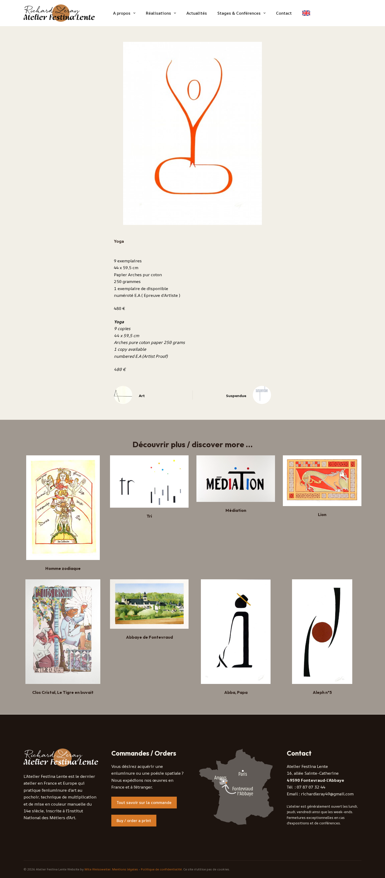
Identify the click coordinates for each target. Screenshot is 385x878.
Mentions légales (125, 869)
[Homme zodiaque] (63, 507)
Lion (322, 514)
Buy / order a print (134, 820)
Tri (149, 516)
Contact (284, 13)
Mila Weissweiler (98, 869)
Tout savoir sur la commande (144, 802)
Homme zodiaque (63, 568)
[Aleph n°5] (322, 631)
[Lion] (322, 480)
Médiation (236, 510)
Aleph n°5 (322, 692)
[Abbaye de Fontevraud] (149, 604)
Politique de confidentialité (161, 869)
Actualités (196, 13)
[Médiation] (235, 478)
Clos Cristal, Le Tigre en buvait (63, 692)
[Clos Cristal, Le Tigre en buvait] (63, 631)
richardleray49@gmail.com (327, 794)
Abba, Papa (236, 692)
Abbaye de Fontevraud (149, 637)
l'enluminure (54, 790)
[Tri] (149, 481)
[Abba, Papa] (235, 631)
